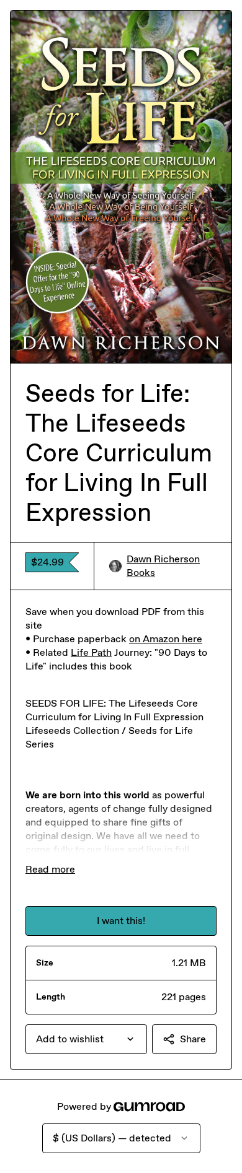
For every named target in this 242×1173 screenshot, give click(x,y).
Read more (50, 869)
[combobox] (86, 1039)
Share (193, 1039)
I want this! (121, 921)
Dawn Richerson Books (163, 565)
